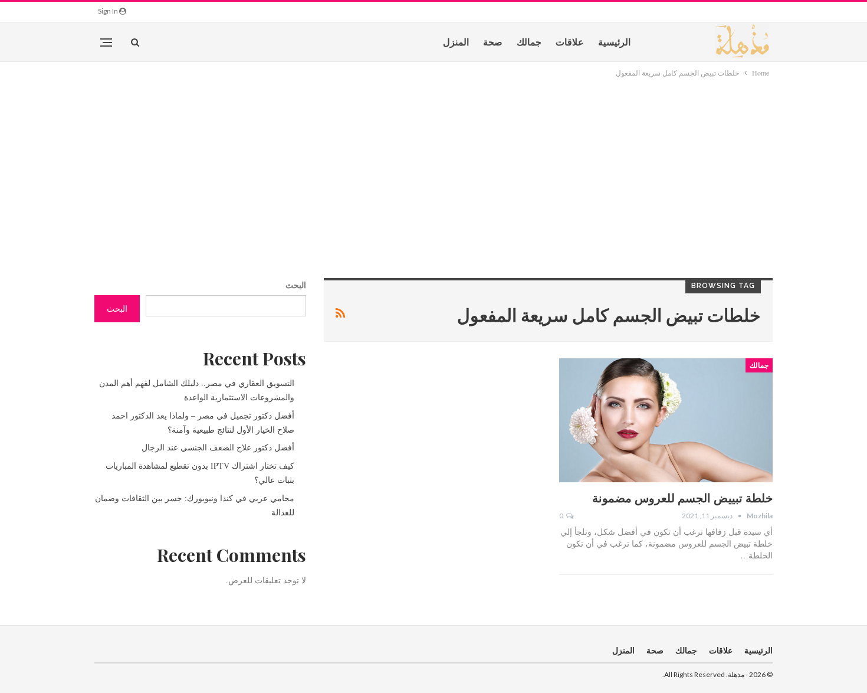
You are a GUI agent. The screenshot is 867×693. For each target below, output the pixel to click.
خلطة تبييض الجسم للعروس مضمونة (682, 497)
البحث (295, 285)
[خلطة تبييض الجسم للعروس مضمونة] (666, 420)
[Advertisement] (433, 167)
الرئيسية (614, 41)
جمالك (529, 41)
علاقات (570, 41)
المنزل (456, 41)
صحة (493, 41)
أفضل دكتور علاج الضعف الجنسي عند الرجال (218, 447)
